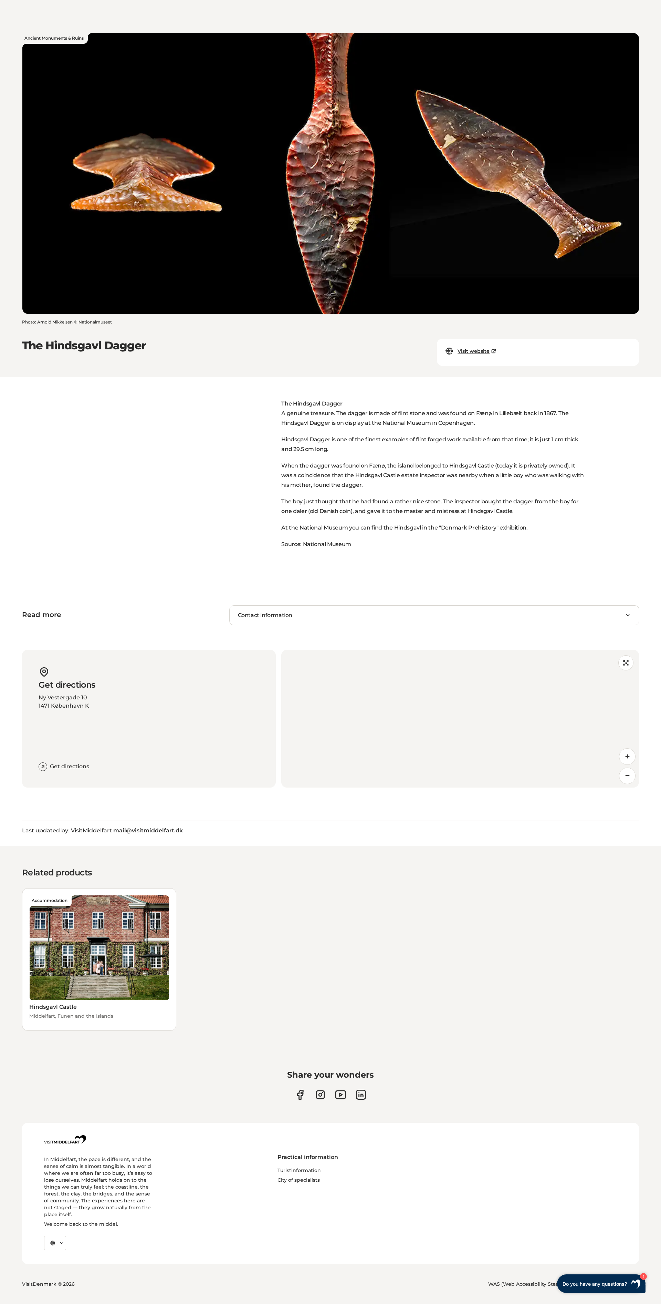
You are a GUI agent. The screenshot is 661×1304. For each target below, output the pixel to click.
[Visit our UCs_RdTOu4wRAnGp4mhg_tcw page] (341, 1095)
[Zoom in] (627, 756)
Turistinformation (299, 1170)
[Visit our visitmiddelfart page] (300, 1095)
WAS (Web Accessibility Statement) (532, 1284)
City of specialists (298, 1180)
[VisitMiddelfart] (65, 1139)
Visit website (474, 351)
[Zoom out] (627, 776)
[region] (460, 719)
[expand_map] (625, 662)
